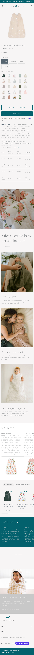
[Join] (31, 608)
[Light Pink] (26, 92)
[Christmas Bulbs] (15, 76)
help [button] (3, 631)
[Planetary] (9, 92)
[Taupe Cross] (15, 87)
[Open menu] (4, 6)
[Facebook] (2, 643)
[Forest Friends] (15, 92)
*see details (29, 1)
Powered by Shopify (8, 652)
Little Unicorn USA (9, 650)
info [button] (2, 626)
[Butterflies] (4, 81)
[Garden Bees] (9, 81)
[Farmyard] (20, 92)
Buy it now (17, 114)
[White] (20, 81)
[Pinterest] (6, 643)
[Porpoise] (4, 87)
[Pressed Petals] (4, 97)
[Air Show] (9, 76)
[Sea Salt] (20, 76)
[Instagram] (9, 643)
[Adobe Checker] (26, 76)
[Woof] (26, 81)
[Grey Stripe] (9, 87)
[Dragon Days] (15, 81)
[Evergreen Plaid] (4, 76)
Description (5, 124)
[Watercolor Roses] (4, 92)
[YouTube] (12, 643)
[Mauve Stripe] (9, 97)
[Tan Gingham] (26, 87)
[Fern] (20, 87)
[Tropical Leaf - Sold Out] (20, 97)
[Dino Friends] (15, 97)
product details (21, 124)
